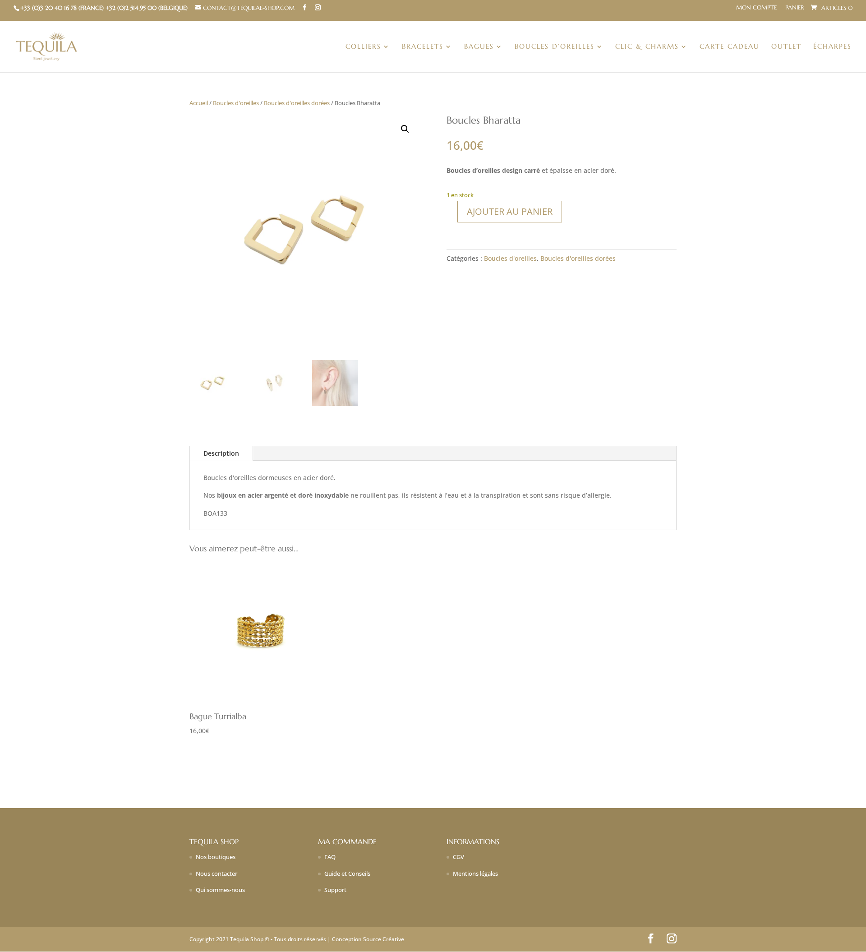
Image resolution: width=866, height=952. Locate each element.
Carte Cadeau (730, 47)
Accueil (198, 103)
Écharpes (832, 47)
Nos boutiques (215, 857)
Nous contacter (216, 873)
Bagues (479, 47)
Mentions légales (475, 873)
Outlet (786, 47)
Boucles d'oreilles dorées (297, 103)
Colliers (363, 47)
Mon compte (756, 8)
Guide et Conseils (347, 873)
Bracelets (422, 47)
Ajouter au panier (510, 211)
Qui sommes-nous (220, 890)
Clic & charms (647, 47)
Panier (794, 8)
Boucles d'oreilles (236, 103)
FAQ (330, 857)
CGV (458, 857)
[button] (405, 129)
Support (335, 890)
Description (221, 453)
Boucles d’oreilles (554, 47)
